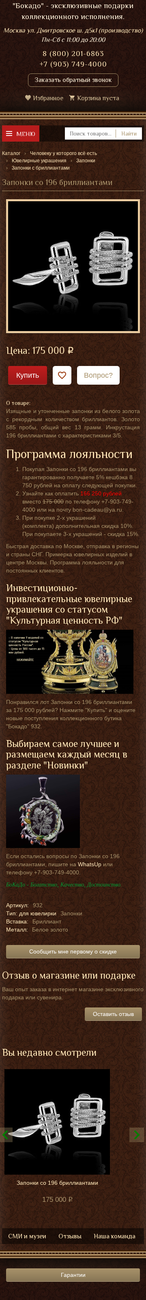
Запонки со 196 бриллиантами (57, 1182)
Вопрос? (98, 375)
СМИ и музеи (27, 1236)
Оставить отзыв (113, 1014)
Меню (25, 133)
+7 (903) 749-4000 (73, 64)
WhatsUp (89, 864)
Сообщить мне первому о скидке (73, 951)
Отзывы (70, 1236)
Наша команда (114, 1236)
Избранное (48, 98)
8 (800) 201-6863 (73, 54)
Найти (129, 133)
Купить (27, 375)
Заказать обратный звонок (73, 80)
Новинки (65, 765)
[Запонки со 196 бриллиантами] (73, 266)
